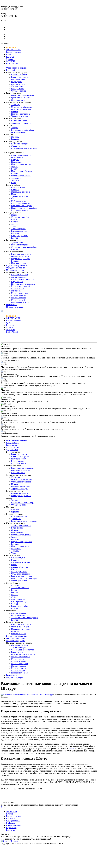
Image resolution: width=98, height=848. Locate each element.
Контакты (10, 830)
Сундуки (15, 160)
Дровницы (16, 146)
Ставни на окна (18, 100)
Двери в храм (17, 86)
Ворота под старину (20, 77)
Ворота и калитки (19, 75)
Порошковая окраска (20, 302)
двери (71, 748)
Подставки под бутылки (21, 171)
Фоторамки (16, 178)
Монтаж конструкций (20, 286)
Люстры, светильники (21, 155)
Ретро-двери (16, 82)
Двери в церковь (18, 613)
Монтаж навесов (18, 295)
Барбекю (15, 139)
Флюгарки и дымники (21, 123)
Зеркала (14, 166)
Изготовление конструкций (23, 284)
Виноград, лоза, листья (21, 254)
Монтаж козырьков (19, 293)
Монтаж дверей (18, 300)
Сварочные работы (19, 275)
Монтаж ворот (17, 288)
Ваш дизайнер (12, 70)
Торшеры (15, 180)
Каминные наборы (19, 144)
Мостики (15, 215)
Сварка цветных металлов (22, 279)
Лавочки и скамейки (20, 217)
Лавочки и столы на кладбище (24, 247)
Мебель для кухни (19, 201)
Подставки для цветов (21, 164)
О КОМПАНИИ (13, 50)
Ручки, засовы (17, 88)
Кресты (14, 249)
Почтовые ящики (18, 263)
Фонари (14, 224)
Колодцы (15, 233)
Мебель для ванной (19, 210)
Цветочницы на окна (20, 98)
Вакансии (10, 818)
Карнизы (15, 173)
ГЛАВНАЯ (11, 47)
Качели (14, 219)
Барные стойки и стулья (21, 206)
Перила (14, 111)
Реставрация (11, 305)
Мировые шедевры (14, 307)
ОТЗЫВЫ (10, 61)
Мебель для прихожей (20, 192)
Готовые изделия (13, 52)
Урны (13, 226)
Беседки (14, 222)
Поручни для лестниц (20, 114)
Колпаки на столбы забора (22, 130)
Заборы (14, 128)
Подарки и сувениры (20, 258)
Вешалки (15, 169)
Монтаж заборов (18, 291)
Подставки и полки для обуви (24, 208)
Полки (14, 194)
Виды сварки (17, 281)
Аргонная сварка (18, 277)
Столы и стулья (18, 187)
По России (10, 823)
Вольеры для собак (19, 235)
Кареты (14, 238)
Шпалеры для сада (19, 231)
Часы (13, 183)
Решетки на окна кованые (22, 95)
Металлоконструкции (15, 270)
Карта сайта (11, 828)
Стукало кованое (18, 91)
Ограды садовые (18, 132)
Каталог (9, 814)
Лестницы (15, 105)
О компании (11, 811)
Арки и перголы (18, 229)
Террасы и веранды (19, 116)
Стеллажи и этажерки (20, 203)
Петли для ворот (18, 79)
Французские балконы (21, 109)
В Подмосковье (13, 821)
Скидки (9, 59)
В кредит (10, 56)
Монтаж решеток (18, 298)
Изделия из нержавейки (16, 265)
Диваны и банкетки (19, 196)
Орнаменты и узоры (20, 256)
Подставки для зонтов (20, 176)
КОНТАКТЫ (12, 63)
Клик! (3, 807)
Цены (8, 54)
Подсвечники (17, 162)
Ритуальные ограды (19, 245)
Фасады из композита (15, 268)
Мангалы (15, 137)
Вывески (15, 261)
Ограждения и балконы (21, 107)
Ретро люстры (17, 157)
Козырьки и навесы (19, 121)
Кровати (15, 189)
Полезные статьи (13, 825)
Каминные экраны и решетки (24, 148)
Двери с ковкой (18, 84)
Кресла (14, 199)
